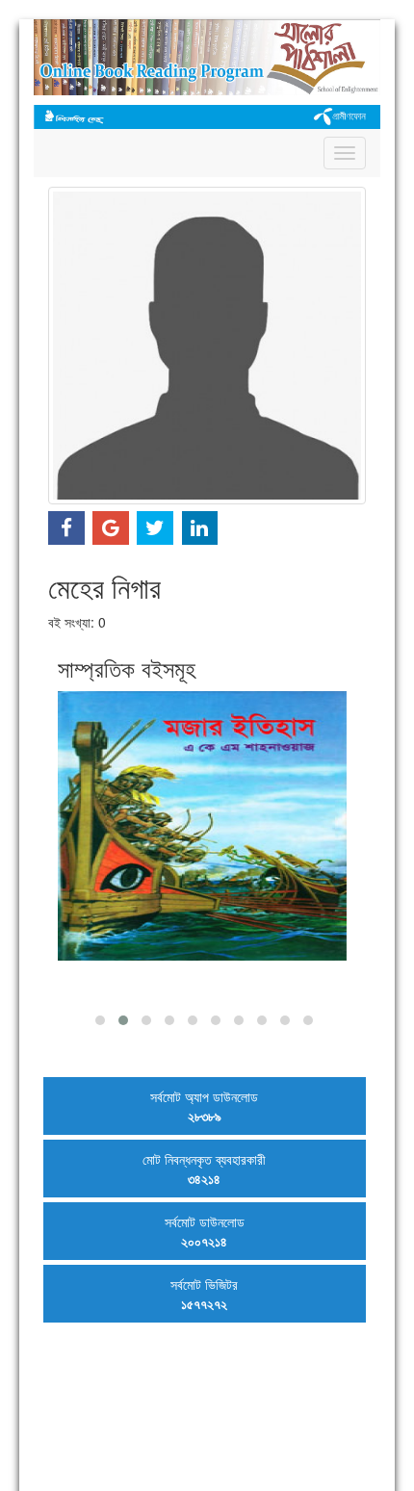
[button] (100, 1020)
